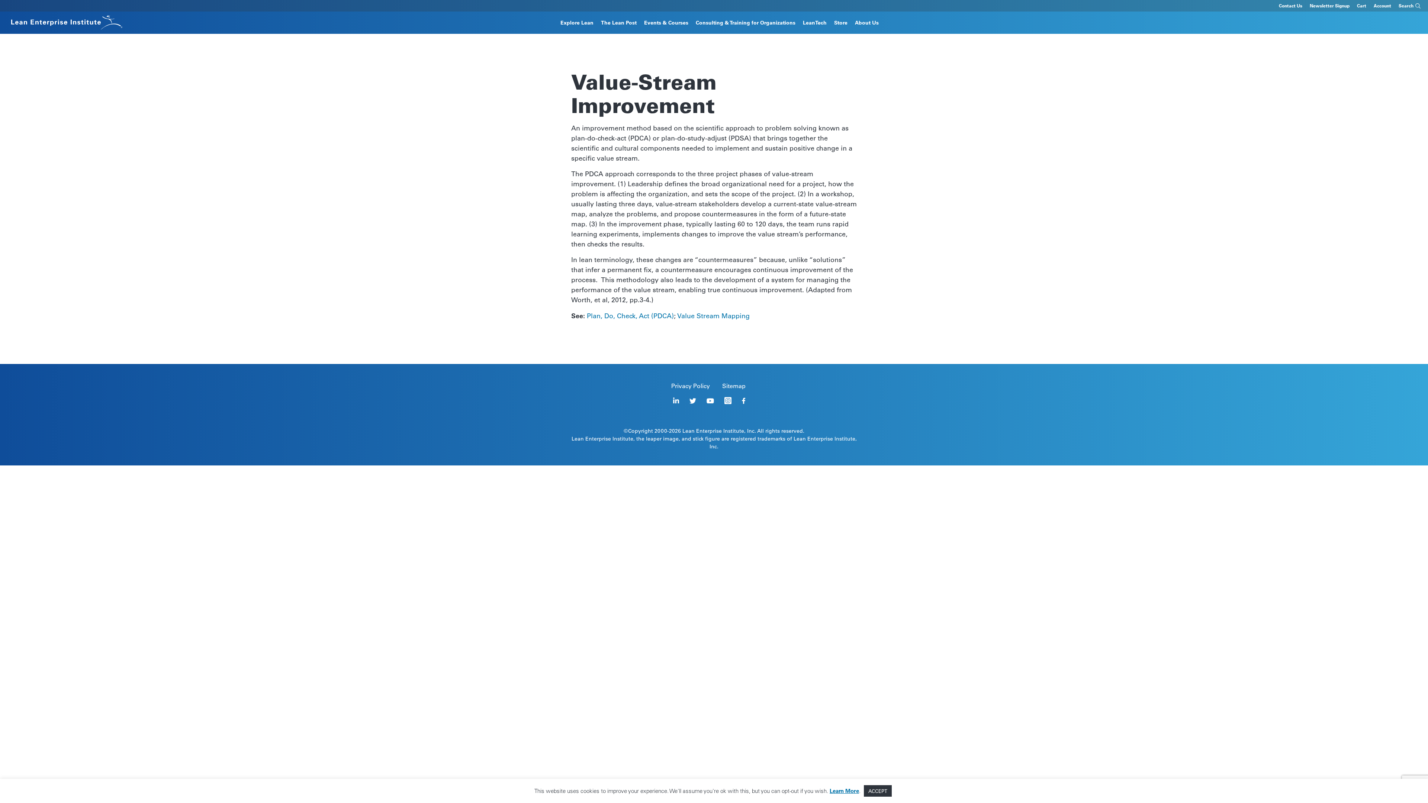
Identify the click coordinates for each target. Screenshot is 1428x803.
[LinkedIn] (676, 400)
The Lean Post (619, 22)
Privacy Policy (690, 386)
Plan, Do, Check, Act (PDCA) (630, 316)
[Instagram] (727, 401)
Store (841, 22)
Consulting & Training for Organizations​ (745, 22)
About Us (867, 22)
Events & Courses (666, 22)
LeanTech (815, 22)
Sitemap (734, 386)
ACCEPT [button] (877, 791)
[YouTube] (710, 400)
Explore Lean (577, 22)
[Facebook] (744, 401)
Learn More (844, 791)
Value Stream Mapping (713, 316)
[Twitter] (692, 400)
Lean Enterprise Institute (713, 431)
